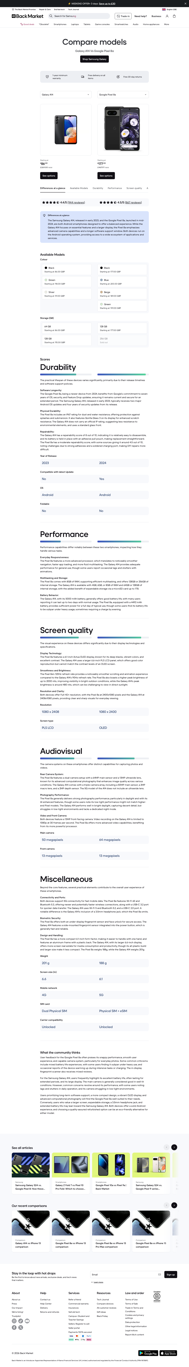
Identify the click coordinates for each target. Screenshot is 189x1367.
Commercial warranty (79, 1303)
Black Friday (102, 1316)
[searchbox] (81, 16)
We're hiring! (17, 1312)
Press (14, 1303)
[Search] (51, 16)
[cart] (174, 16)
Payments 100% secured (80, 1332)
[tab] (52, 188)
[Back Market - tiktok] (20, 1321)
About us (16, 1299)
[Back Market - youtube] (27, 1321)
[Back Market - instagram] (14, 1321)
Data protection (132, 1322)
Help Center (46, 1303)
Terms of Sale (131, 1303)
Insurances (74, 1307)
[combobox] (66, 94)
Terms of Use (131, 1299)
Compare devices (105, 1303)
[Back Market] (27, 16)
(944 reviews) (76, 202)
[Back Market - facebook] (14, 1327)
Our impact (17, 1307)
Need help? (141, 16)
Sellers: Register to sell (79, 1323)
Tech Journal (103, 1299)
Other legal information (136, 1326)
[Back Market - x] (20, 1327)
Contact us (45, 1299)
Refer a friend (75, 1299)
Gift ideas (101, 1312)
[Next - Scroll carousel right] (174, 1147)
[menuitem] (60, 24)
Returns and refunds (49, 1312)
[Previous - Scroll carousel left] (167, 1147)
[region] (94, 1174)
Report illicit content (134, 1334)
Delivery (44, 1307)
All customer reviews (106, 1307)
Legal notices (131, 1330)
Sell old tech (74, 1312)
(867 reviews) (133, 202)
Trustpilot (16, 1316)
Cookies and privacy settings (134, 1316)
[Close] (185, 3)
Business (156, 16)
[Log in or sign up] (167, 16)
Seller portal (74, 1328)
